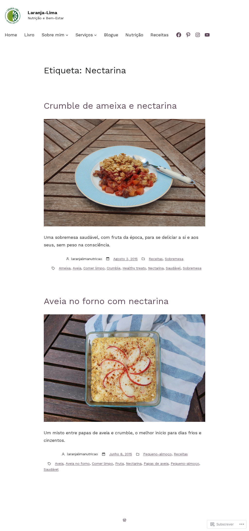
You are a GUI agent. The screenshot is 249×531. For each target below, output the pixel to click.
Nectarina (156, 268)
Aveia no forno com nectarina (106, 301)
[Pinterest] (188, 35)
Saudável (173, 268)
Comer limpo (94, 268)
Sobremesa (174, 259)
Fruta (119, 463)
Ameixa (65, 268)
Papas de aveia (156, 463)
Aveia (77, 268)
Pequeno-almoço (157, 454)
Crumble (113, 268)
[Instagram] (198, 35)
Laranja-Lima (42, 12)
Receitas (156, 259)
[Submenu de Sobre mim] (67, 34)
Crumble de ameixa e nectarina (110, 106)
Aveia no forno (78, 463)
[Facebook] (179, 35)
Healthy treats (134, 268)
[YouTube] (207, 35)
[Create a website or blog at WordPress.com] (124, 519)
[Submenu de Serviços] (95, 34)
